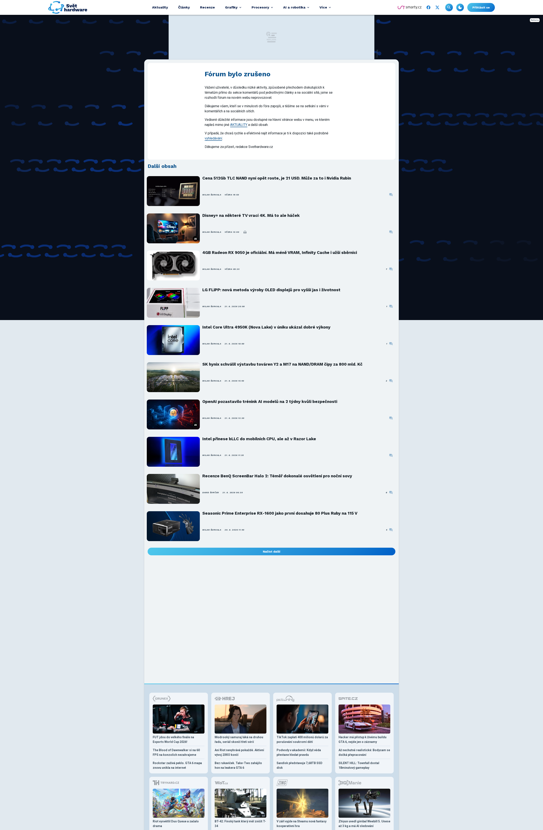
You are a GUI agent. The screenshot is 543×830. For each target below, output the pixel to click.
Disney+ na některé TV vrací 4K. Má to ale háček (251, 215)
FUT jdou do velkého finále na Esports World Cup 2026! (173, 739)
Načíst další (271, 551)
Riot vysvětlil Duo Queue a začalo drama (176, 824)
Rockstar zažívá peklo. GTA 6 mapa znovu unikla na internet (177, 765)
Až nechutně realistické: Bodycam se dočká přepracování (364, 752)
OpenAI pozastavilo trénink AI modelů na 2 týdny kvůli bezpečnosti (269, 401)
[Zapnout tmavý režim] (460, 7)
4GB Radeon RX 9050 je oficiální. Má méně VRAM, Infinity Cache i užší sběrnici (279, 252)
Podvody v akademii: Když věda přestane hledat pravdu (299, 752)
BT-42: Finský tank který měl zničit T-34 (240, 824)
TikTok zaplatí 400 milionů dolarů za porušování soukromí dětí (302, 739)
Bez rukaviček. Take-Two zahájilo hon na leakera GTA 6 (238, 765)
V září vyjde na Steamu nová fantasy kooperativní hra (301, 824)
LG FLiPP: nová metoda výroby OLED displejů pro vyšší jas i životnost (271, 289)
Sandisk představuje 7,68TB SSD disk (299, 765)
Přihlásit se (481, 7)
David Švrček (210, 492)
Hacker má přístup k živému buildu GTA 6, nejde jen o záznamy (362, 739)
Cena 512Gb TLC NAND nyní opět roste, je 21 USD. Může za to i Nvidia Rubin (276, 178)
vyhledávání (213, 138)
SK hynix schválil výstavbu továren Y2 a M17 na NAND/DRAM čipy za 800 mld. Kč (282, 364)
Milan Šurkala (211, 195)
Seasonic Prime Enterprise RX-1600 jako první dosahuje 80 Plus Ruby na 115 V (279, 513)
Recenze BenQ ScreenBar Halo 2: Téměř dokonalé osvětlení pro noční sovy (277, 475)
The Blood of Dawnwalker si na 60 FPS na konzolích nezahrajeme (176, 752)
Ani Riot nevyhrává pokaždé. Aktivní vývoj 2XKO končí (239, 752)
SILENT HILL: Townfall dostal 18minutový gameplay (359, 765)
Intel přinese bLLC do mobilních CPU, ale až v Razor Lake (259, 438)
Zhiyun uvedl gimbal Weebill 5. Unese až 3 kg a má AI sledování (364, 824)
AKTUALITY (238, 125)
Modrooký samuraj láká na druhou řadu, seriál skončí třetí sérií (239, 739)
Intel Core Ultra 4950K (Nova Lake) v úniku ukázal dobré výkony (266, 327)
